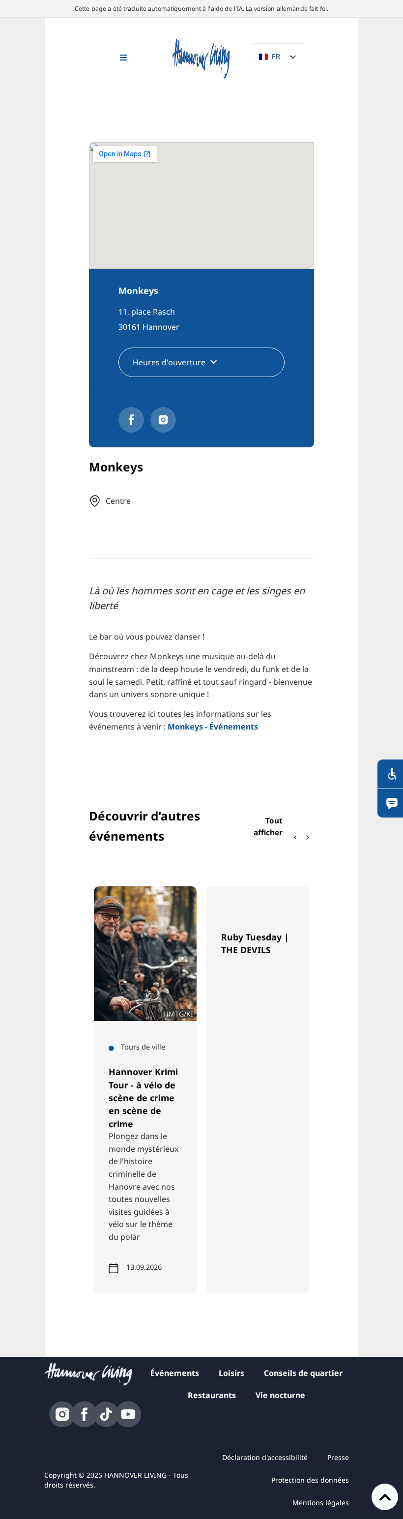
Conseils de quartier (303, 1373)
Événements (174, 1373)
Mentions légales (320, 1502)
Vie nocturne (280, 1395)
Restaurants (212, 1395)
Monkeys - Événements (213, 726)
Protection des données (310, 1480)
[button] (307, 837)
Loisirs (231, 1373)
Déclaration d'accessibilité (265, 1457)
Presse (338, 1457)
